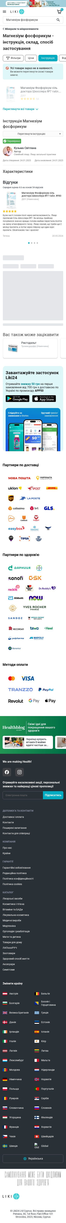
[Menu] (4, 12)
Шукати (59, 20)
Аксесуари (9, 964)
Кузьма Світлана (25, 148)
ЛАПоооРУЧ (10, 947)
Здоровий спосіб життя (16, 958)
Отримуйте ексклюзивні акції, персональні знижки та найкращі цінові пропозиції (31, 784)
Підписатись (53, 795)
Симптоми (9, 969)
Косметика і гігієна (13, 904)
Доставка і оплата (13, 817)
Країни (6, 853)
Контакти (8, 822)
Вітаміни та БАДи (13, 909)
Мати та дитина (12, 936)
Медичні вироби (12, 920)
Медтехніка (9, 925)
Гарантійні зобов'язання (17, 867)
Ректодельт (28, 343)
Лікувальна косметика (16, 915)
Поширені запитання (15, 827)
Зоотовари (9, 953)
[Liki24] (11, 1196)
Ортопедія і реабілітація (16, 931)
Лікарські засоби (12, 898)
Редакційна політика (15, 873)
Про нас (7, 847)
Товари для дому (12, 942)
